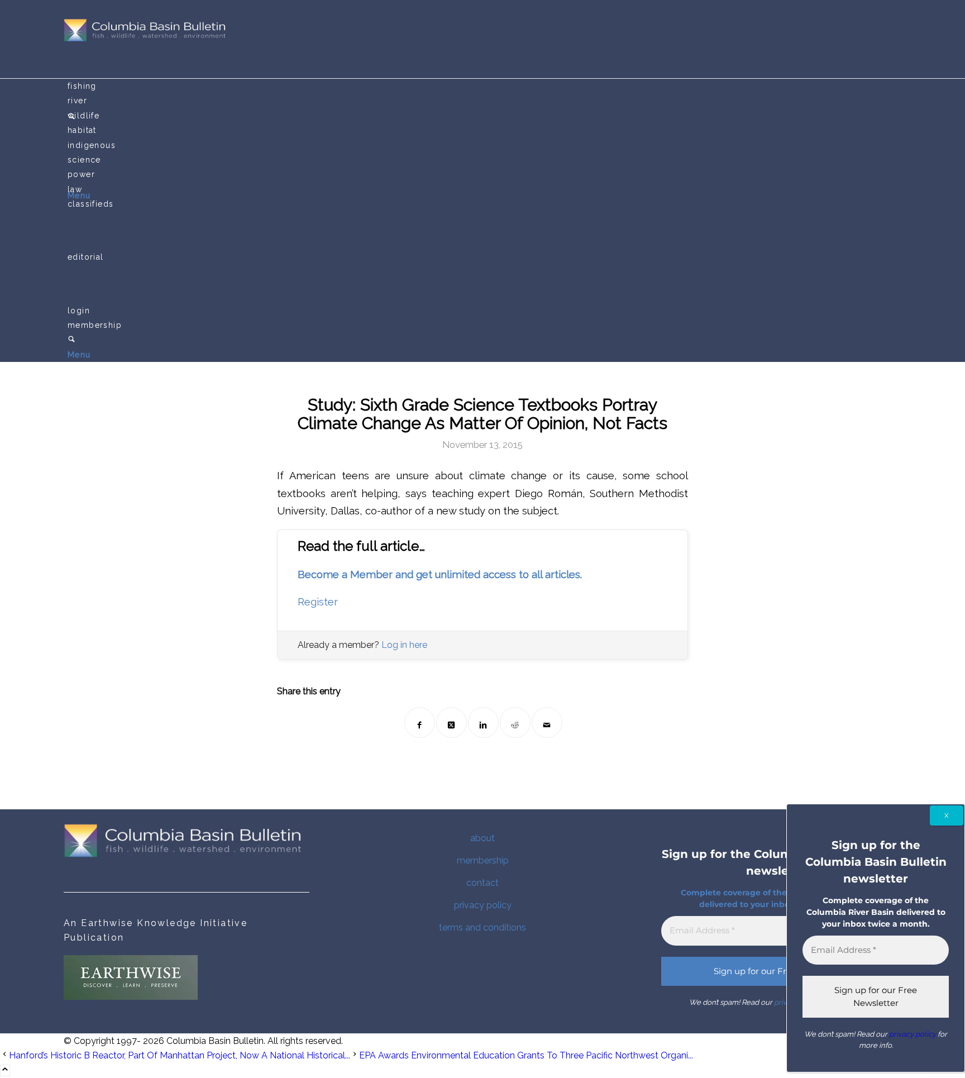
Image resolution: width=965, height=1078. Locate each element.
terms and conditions (482, 927)
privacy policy (483, 905)
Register (318, 602)
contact (482, 882)
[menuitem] (484, 86)
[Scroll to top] (5, 1070)
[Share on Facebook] (419, 722)
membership (483, 860)
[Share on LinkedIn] (483, 722)
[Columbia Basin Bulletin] (147, 39)
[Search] (71, 340)
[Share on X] (451, 722)
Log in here (404, 645)
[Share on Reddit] (515, 722)
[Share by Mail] (547, 722)
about (482, 838)
